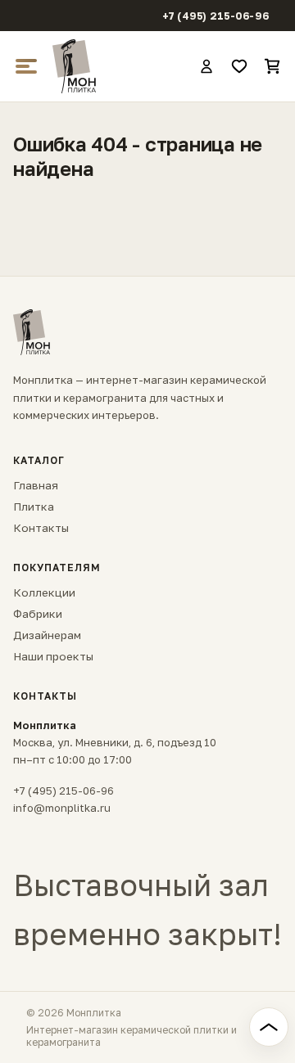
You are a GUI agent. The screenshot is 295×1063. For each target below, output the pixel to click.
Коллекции (44, 592)
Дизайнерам (47, 635)
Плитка (33, 506)
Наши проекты (53, 656)
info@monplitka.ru (62, 807)
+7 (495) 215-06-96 (216, 16)
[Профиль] (206, 66)
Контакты (41, 527)
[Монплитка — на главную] (118, 66)
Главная (35, 485)
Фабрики (37, 613)
